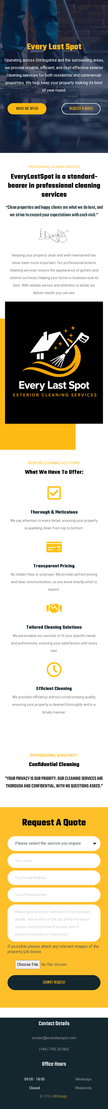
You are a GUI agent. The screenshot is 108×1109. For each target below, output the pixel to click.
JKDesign (59, 1096)
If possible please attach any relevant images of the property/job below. (53, 949)
